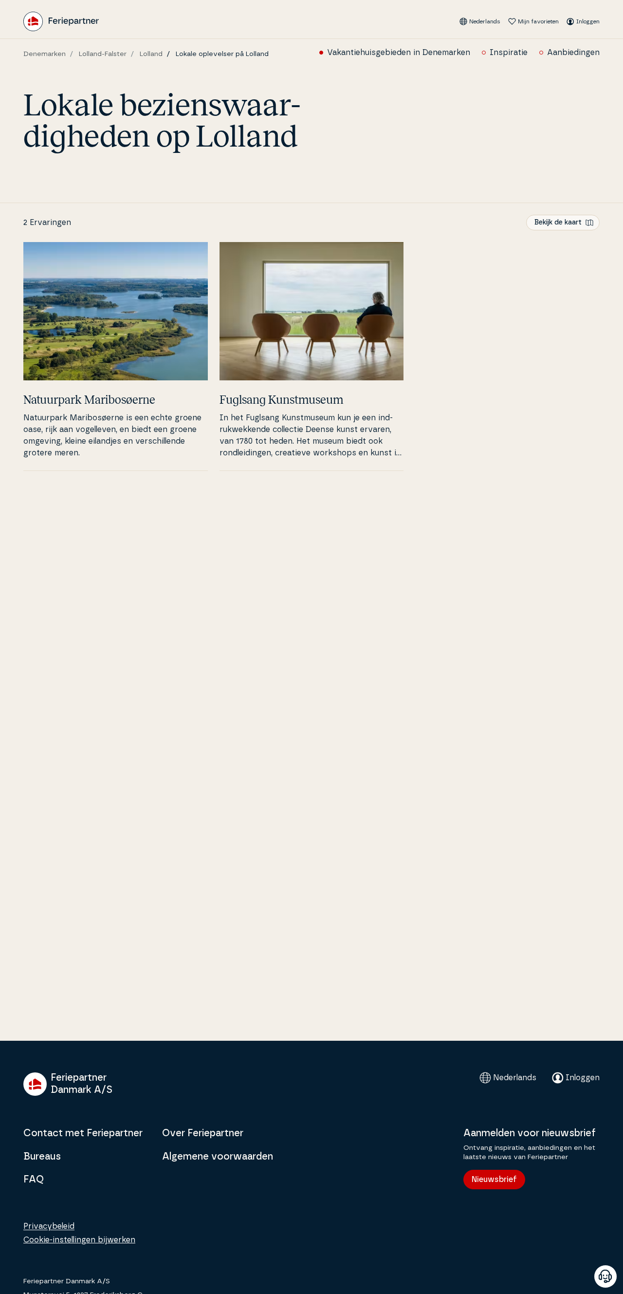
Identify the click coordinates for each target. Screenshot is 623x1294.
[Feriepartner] (61, 21)
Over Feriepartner (202, 1133)
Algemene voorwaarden (217, 1157)
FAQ (33, 1179)
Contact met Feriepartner (83, 1133)
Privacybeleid (48, 1226)
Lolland (151, 54)
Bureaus (42, 1157)
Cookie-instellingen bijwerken (79, 1240)
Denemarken (44, 54)
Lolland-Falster (103, 54)
